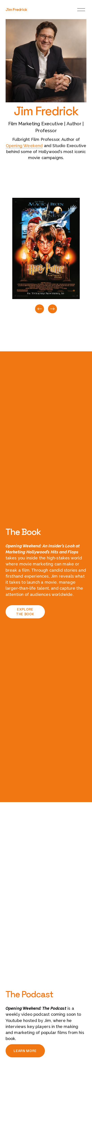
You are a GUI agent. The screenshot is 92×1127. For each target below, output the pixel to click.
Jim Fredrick (16, 9)
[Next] (52, 309)
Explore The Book (25, 611)
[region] (46, 256)
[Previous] (39, 309)
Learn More (25, 1050)
